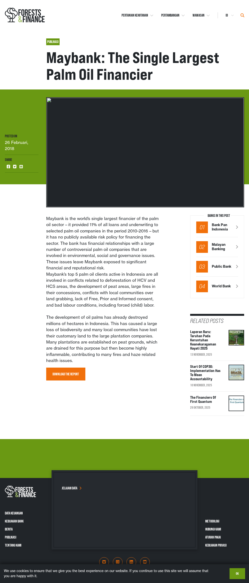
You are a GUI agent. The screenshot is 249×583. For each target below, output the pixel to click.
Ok (237, 573)
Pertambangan (170, 15)
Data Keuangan (14, 513)
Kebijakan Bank (14, 521)
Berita (9, 529)
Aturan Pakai (213, 537)
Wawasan (199, 15)
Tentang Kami (13, 545)
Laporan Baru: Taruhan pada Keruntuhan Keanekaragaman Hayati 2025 (203, 340)
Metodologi (212, 521)
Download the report (66, 374)
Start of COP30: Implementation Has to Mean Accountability (205, 372)
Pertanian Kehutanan (135, 15)
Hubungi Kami (213, 529)
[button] (8, 166)
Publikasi (10, 537)
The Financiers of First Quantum (203, 399)
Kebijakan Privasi (216, 545)
